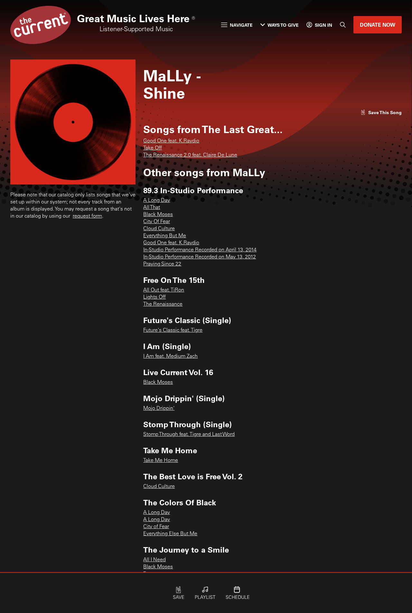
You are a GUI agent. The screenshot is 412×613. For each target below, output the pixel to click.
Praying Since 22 (162, 264)
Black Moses (158, 214)
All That (151, 207)
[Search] (342, 25)
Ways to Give (283, 25)
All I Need (154, 560)
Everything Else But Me (170, 533)
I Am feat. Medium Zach (170, 356)
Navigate (241, 25)
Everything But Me (164, 236)
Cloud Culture (159, 228)
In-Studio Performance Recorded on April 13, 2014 (200, 250)
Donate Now (377, 24)
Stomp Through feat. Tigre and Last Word (189, 434)
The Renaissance (163, 304)
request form (87, 216)
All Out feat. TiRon (163, 290)
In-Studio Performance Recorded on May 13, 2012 (199, 257)
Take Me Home (160, 460)
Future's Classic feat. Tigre (172, 330)
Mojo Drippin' (158, 408)
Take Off (152, 148)
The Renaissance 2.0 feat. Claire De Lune (190, 155)
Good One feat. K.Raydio (171, 141)
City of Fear (156, 526)
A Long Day (156, 200)
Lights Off (154, 297)
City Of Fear (156, 221)
